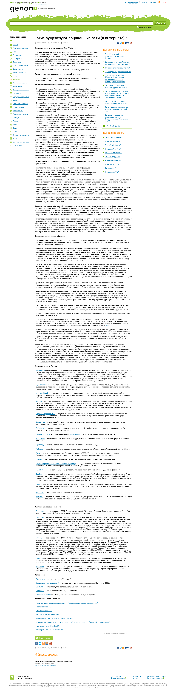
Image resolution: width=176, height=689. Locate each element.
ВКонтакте (40, 370)
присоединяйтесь (41, 4)
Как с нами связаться (155, 678)
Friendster (40, 567)
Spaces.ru (40, 493)
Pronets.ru (40, 591)
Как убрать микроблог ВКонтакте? (50, 630)
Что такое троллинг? (113, 164)
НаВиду (39, 484)
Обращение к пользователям (122, 687)
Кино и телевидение (20, 83)
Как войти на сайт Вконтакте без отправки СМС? (56, 618)
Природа (16, 118)
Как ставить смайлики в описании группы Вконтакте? (116, 86)
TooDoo (39, 474)
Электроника (17, 145)
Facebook (40, 511)
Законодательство (19, 72)
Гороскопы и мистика (20, 48)
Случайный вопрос (146, 27)
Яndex (41, 665)
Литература (17, 93)
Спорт (15, 131)
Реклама (153, 2)
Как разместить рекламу (156, 676)
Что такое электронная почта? (117, 68)
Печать (65, 42)
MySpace (39, 538)
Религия (16, 124)
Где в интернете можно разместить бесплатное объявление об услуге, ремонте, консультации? (115, 78)
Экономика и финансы (21, 142)
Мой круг (39, 401)
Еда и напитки (18, 69)
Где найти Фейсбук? (113, 145)
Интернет (16, 79)
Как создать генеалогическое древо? (83, 603)
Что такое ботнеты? (113, 160)
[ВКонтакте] (118, 42)
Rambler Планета (43, 434)
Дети (14, 52)
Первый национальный (45, 414)
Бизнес (15, 45)
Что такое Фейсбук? (113, 141)
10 (119, 126)
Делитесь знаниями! (47, 8)
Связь (15, 128)
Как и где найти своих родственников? (51, 603)
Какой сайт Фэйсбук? (113, 137)
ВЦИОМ (39, 587)
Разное (15, 121)
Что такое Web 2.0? (44, 607)
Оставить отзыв (44, 638)
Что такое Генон (117, 676)
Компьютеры (17, 86)
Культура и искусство (21, 90)
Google (37, 665)
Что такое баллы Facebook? (47, 626)
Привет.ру (40, 445)
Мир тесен (40, 439)
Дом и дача (17, 62)
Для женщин (17, 55)
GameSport (40, 459)
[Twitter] (120, 42)
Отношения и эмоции (20, 114)
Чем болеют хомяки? (113, 153)
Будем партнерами (118, 678)
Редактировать (41, 42)
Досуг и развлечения (20, 65)
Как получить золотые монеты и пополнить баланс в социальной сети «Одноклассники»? (73, 622)
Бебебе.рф (40, 428)
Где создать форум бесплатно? (118, 72)
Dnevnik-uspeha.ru (43, 594)
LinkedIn (39, 558)
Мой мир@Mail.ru (43, 393)
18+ (164, 2)
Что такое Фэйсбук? (113, 149)
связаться (19, 685)
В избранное (55, 42)
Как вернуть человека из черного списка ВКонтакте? (116, 102)
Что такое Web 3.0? (44, 611)
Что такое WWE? (112, 172)
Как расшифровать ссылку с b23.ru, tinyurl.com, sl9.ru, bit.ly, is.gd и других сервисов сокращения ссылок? (117, 94)
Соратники (40, 422)
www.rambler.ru (76, 434)
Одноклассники (42, 385)
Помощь (144, 2)
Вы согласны (136, 676)
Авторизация (133, 2)
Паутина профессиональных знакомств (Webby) (56, 464)
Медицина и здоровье (21, 97)
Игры (15, 76)
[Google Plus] (130, 42)
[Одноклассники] (123, 42)
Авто (14, 41)
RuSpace (39, 449)
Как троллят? (110, 168)
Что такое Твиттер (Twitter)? (47, 614)
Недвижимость (18, 107)
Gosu (38, 453)
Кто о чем (135, 678)
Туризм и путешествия (21, 135)
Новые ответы (18, 111)
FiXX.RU (39, 470)
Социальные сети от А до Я (47, 583)
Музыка (15, 100)
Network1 (39, 497)
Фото (15, 138)
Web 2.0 (108, 325)
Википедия (40, 579)
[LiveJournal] (128, 42)
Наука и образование (20, 104)
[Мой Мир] (125, 42)
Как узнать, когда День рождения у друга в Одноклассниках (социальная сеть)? (117, 118)
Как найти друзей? (112, 157)
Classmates (40, 517)
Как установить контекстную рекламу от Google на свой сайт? (116, 109)
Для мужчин (17, 59)
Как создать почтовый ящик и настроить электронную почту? (117, 63)
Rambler (46, 665)
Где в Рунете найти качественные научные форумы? (114, 56)
